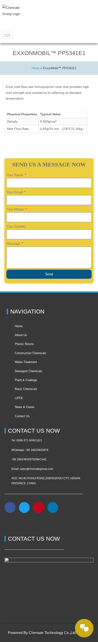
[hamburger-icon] (7, 35)
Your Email (14, 192)
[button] (10, 523)
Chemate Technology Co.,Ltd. (53, 633)
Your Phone (15, 209)
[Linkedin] (52, 507)
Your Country (16, 226)
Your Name (15, 175)
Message (13, 243)
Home (35, 68)
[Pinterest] (38, 507)
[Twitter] (24, 507)
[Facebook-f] (10, 507)
